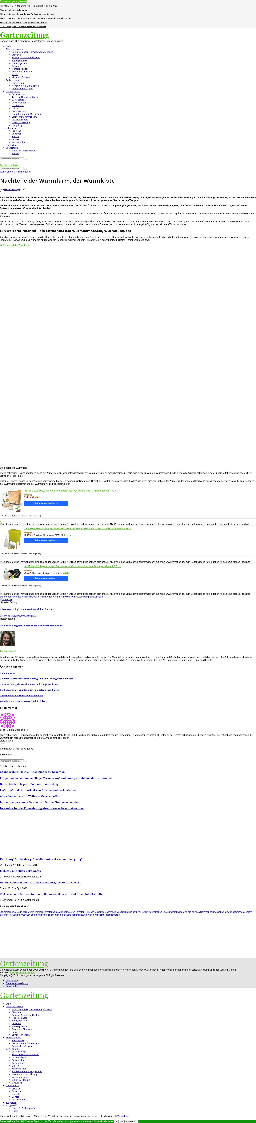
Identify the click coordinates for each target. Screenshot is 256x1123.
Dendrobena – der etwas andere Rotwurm (21, 695)
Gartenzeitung (24, 35)
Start (8, 46)
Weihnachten (18, 142)
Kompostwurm (21, 596)
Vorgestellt (12, 147)
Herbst (15, 136)
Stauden (16, 54)
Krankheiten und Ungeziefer (27, 114)
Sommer (16, 133)
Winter (15, 139)
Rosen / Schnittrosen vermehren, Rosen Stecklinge (23, 22)
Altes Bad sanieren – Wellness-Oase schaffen (30, 796)
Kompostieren (19, 111)
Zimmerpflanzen (21, 77)
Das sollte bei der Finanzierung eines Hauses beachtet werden (42, 808)
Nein (121, 1121)
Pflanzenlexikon (14, 49)
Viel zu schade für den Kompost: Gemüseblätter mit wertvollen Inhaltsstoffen (35, 18)
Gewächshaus (19, 102)
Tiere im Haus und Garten (25, 97)
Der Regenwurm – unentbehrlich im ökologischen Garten (29, 690)
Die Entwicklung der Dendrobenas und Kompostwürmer (31, 625)
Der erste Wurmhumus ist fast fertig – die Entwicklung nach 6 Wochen (36, 678)
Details (67, 535)
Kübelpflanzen (19, 60)
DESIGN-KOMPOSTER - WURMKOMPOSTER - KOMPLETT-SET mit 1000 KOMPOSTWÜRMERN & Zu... (77, 528)
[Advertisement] (25, 833)
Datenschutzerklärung (17, 983)
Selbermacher (13, 80)
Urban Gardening (21, 122)
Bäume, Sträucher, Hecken (26, 57)
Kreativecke (18, 82)
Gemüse (16, 66)
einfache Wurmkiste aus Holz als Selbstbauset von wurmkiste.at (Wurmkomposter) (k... (70, 490)
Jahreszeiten (12, 128)
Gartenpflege (19, 99)
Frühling (16, 130)
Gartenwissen (19, 94)
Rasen (15, 74)
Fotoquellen (12, 986)
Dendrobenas (7, 596)
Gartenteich (18, 105)
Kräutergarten (19, 63)
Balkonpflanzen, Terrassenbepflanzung (32, 51)
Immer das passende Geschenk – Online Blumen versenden (39, 802)
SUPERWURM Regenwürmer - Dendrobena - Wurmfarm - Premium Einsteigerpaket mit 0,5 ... (72, 566)
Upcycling (17, 125)
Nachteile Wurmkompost (42, 596)
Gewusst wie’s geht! (22, 88)
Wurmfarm (60, 596)
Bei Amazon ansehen (46, 503)
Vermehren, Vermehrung (25, 116)
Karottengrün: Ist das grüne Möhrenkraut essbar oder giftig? (28, 6)
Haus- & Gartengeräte (23, 150)
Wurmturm (98, 596)
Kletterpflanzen (20, 68)
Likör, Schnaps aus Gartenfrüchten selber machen (23, 27)
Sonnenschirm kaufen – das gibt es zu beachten (32, 772)
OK (115, 1116)
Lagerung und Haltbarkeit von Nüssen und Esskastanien (38, 790)
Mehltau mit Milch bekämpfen (13, 10)
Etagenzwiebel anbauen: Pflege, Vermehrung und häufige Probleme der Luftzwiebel (56, 778)
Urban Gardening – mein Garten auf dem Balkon (26, 609)
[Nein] (139, 1122)
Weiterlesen (123, 1116)
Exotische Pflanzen (22, 71)
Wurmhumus (71, 596)
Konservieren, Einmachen (25, 85)
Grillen (15, 108)
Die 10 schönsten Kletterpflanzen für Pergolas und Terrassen (28, 14)
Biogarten (11, 145)
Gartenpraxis (13, 91)
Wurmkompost (20, 119)
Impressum (12, 980)
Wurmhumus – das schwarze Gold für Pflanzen (24, 701)
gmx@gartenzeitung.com (22, 972)
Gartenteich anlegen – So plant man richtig (29, 784)
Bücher (15, 153)
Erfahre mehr (131, 1121)
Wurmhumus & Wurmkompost (15, 171)
